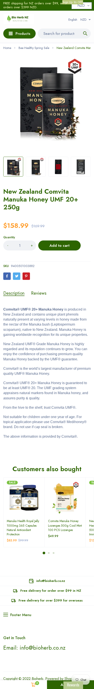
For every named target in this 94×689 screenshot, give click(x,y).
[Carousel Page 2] (48, 553)
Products (23, 33)
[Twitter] (16, 276)
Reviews (38, 293)
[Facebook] (7, 276)
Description (13, 293)
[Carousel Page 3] (53, 553)
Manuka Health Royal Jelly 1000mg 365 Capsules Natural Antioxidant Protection (23, 527)
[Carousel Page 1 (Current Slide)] (44, 553)
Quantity (9, 237)
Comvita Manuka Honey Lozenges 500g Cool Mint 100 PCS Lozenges (65, 525)
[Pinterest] (26, 276)
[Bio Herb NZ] (18, 19)
